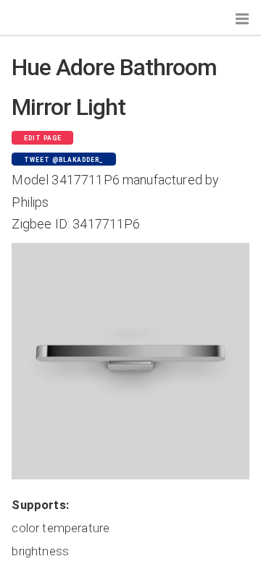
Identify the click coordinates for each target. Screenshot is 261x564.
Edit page (43, 138)
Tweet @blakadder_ (64, 159)
